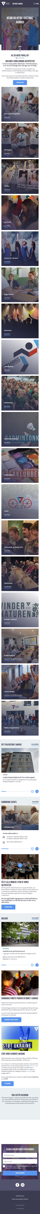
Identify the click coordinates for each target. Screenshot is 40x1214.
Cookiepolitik (20, 1208)
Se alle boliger (35, 918)
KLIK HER (21, 58)
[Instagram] (22, 1185)
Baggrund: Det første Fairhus (11, 1020)
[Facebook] (17, 1185)
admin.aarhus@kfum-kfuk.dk (20, 1199)
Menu (37, 4)
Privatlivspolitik (20, 1205)
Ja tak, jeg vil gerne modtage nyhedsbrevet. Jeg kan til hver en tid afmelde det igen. (21, 1167)
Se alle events (35, 802)
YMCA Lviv (33, 1066)
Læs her (29, 1071)
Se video (20, 869)
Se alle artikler (35, 744)
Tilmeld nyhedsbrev (20, 1173)
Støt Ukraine (7, 1084)
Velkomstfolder (20, 82)
